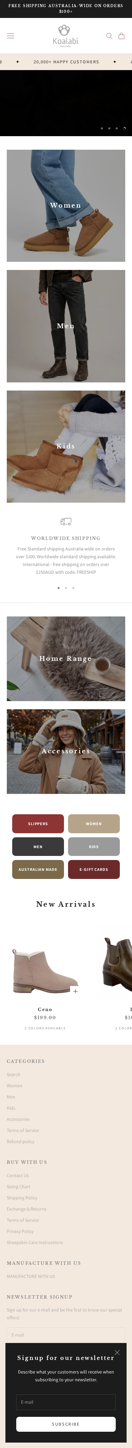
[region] (66, 103)
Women (94, 823)
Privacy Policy (20, 1231)
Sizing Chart (18, 1186)
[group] (66, 103)
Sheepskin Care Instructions (35, 1242)
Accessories (18, 1119)
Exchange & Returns (26, 1209)
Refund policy (20, 1141)
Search (13, 1074)
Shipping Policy (22, 1198)
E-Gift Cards (94, 869)
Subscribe (66, 1424)
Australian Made (38, 869)
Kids (94, 846)
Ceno (45, 1009)
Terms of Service (23, 1130)
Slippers (38, 823)
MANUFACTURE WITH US (31, 1276)
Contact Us (18, 1175)
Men (38, 846)
